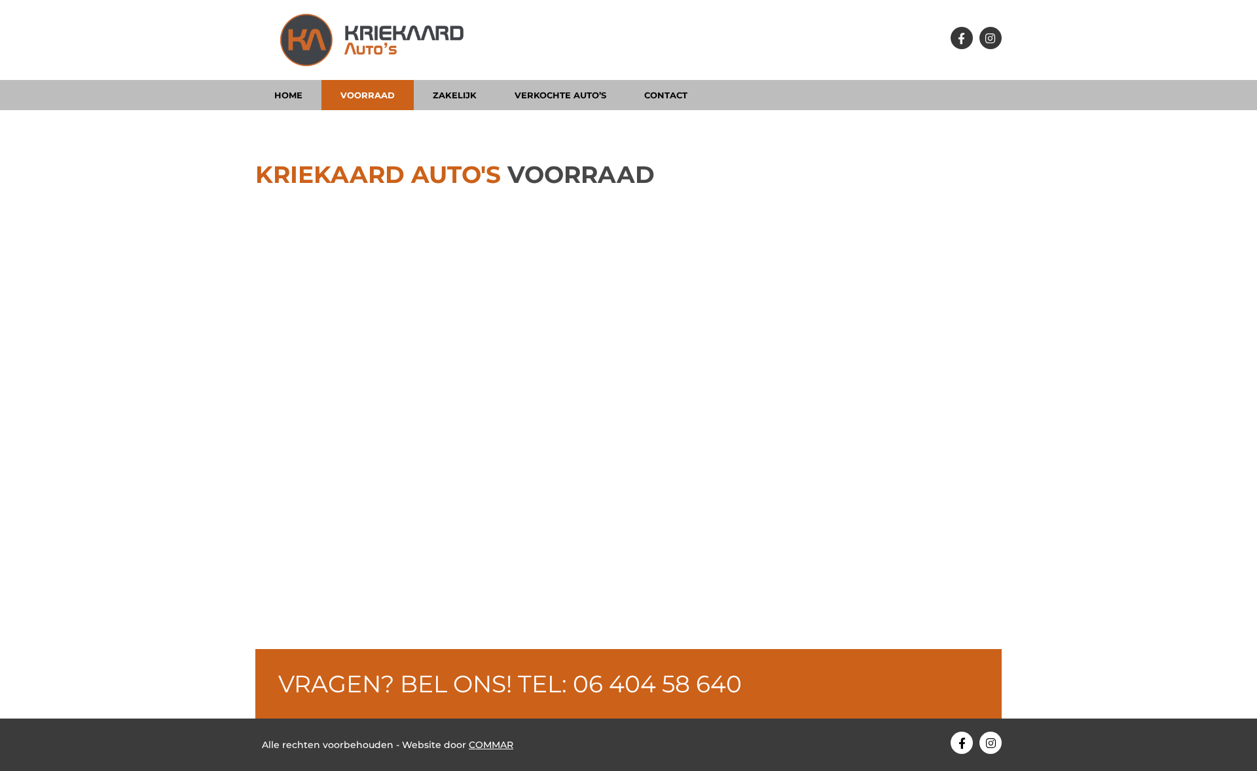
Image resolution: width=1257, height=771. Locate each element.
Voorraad (367, 95)
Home (288, 95)
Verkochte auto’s (560, 95)
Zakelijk (455, 95)
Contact (665, 95)
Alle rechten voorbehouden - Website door (387, 745)
